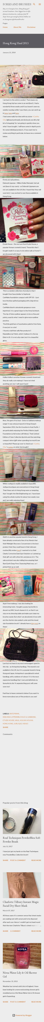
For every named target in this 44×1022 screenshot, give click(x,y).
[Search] (34, 4)
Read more (36, 860)
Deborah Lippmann (11, 717)
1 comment (15, 931)
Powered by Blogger (23, 1015)
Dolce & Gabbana (28, 717)
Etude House (8, 720)
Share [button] (5, 727)
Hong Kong (8, 724)
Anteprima (14, 714)
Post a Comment (18, 860)
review (10, 447)
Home (5, 27)
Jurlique (18, 724)
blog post (34, 623)
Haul (17, 720)
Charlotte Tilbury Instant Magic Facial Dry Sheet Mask (21, 903)
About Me (17, 27)
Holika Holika (26, 720)
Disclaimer (31, 27)
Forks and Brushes (17, 4)
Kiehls (25, 724)
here (6, 113)
